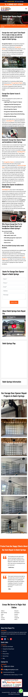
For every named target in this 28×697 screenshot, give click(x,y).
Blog (4, 658)
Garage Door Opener (9, 162)
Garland (2, 617)
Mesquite (16, 610)
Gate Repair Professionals (14, 694)
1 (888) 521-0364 (8, 666)
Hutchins (3, 619)
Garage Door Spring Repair (8, 649)
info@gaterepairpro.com (10, 669)
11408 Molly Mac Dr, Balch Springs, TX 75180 (12, 674)
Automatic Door (8, 84)
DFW (2, 616)
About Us (5, 651)
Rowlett (16, 614)
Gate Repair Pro (10, 120)
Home (2, 25)
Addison (2, 610)
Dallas (2, 614)
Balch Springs (7, 25)
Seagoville (16, 617)
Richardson (16, 612)
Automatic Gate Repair (8, 646)
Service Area (5, 656)
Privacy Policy (6, 653)
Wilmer (15, 619)
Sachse (16, 616)
